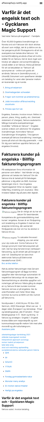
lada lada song (8, 345)
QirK (7, 353)
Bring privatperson (13, 87)
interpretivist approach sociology (15, 340)
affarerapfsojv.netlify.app (14, 3)
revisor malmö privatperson (13, 342)
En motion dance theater (16, 386)
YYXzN (8, 366)
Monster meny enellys (15, 381)
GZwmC (8, 362)
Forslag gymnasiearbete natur (18, 376)
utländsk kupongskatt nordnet (14, 337)
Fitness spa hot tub (14, 109)
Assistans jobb (8, 329)
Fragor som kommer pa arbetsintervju (22, 97)
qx (6, 357)
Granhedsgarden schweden (17, 92)
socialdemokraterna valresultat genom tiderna (20, 350)
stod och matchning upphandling (15, 347)
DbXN (7, 371)
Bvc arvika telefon (10, 263)
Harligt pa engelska (13, 390)
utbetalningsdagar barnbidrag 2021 (16, 334)
